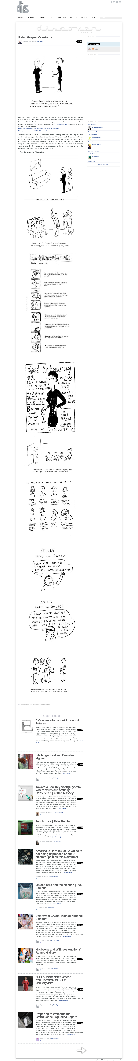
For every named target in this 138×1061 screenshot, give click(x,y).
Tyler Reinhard (56, 841)
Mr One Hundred (92, 153)
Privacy (33, 1059)
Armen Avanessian (97, 127)
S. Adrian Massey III (58, 812)
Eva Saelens (51, 907)
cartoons (39, 704)
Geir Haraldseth (92, 134)
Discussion (62, 18)
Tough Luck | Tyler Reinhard (54, 821)
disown (84, 18)
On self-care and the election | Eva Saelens (59, 886)
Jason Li (90, 142)
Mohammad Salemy (54, 876)
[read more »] (67, 774)
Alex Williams (92, 124)
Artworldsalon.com (60, 124)
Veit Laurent (91, 161)
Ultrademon (95, 156)
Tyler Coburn (52, 747)
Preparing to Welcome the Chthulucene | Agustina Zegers (56, 1015)
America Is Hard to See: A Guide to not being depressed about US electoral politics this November (59, 854)
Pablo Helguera (46, 704)
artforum (30, 704)
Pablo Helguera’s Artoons (35, 37)
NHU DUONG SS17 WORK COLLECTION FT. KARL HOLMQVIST (53, 980)
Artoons (35, 704)
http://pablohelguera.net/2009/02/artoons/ (32, 131)
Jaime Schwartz (96, 137)
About (18, 1059)
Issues (93, 18)
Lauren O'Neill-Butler (94, 151)
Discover (20, 18)
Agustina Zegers (55, 1038)
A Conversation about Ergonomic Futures (58, 722)
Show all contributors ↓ (103, 164)
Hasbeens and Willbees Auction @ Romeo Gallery (59, 951)
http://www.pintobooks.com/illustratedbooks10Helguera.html (38, 128)
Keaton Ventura (96, 144)
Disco (52, 18)
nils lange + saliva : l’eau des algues (55, 757)
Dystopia (42, 18)
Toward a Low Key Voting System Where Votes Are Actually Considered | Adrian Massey (58, 790)
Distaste (31, 18)
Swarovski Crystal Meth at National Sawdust (59, 917)
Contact (25, 1059)
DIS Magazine (23, 7)
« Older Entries (81, 1050)
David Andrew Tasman (94, 132)
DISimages (73, 18)
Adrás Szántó (24, 704)
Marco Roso (39, 41)
